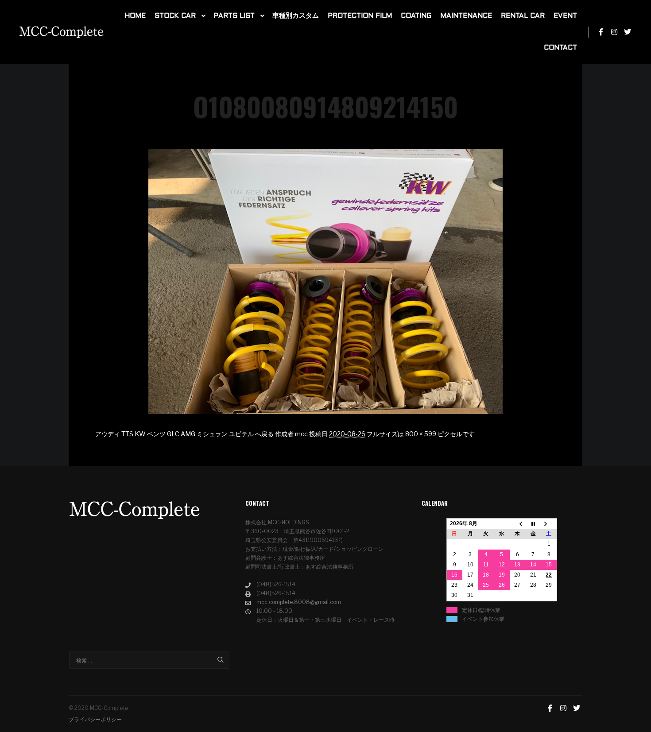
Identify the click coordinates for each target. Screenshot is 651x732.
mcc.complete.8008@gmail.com (298, 602)
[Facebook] (601, 32)
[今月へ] (533, 524)
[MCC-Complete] (62, 32)
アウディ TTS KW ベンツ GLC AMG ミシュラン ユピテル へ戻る (184, 434)
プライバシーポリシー (95, 719)
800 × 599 (420, 434)
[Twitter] (627, 32)
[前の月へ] (518, 524)
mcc (301, 434)
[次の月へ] (549, 524)
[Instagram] (614, 32)
